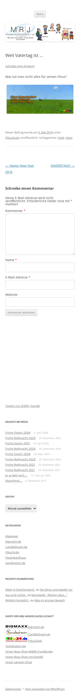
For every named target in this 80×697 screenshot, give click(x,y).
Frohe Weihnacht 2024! (20, 449)
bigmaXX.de (13, 542)
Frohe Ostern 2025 (17, 443)
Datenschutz (13, 689)
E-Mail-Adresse (17, 277)
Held (61, 138)
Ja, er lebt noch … (16, 475)
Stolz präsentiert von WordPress (45, 689)
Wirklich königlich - (17, 600)
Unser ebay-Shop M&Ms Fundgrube (29, 651)
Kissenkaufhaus (15, 558)
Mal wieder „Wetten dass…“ (49, 595)
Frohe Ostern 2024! (17, 454)
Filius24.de (12, 138)
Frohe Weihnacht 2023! (20, 459)
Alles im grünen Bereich (49, 600)
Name (11, 260)
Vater (68, 138)
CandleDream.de (16, 547)
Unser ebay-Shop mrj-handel (24, 657)
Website (11, 294)
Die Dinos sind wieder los (56, 590)
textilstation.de (15, 563)
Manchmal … (13, 481)
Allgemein (11, 536)
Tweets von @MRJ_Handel (22, 406)
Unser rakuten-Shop (18, 662)
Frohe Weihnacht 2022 (20, 465)
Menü (40, 14)
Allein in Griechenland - (20, 590)
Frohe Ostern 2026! (17, 433)
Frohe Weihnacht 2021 (20, 470)
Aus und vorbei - (16, 595)
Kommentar (15, 211)
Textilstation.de (15, 646)
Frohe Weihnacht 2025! (20, 438)
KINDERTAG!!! (63, 165)
